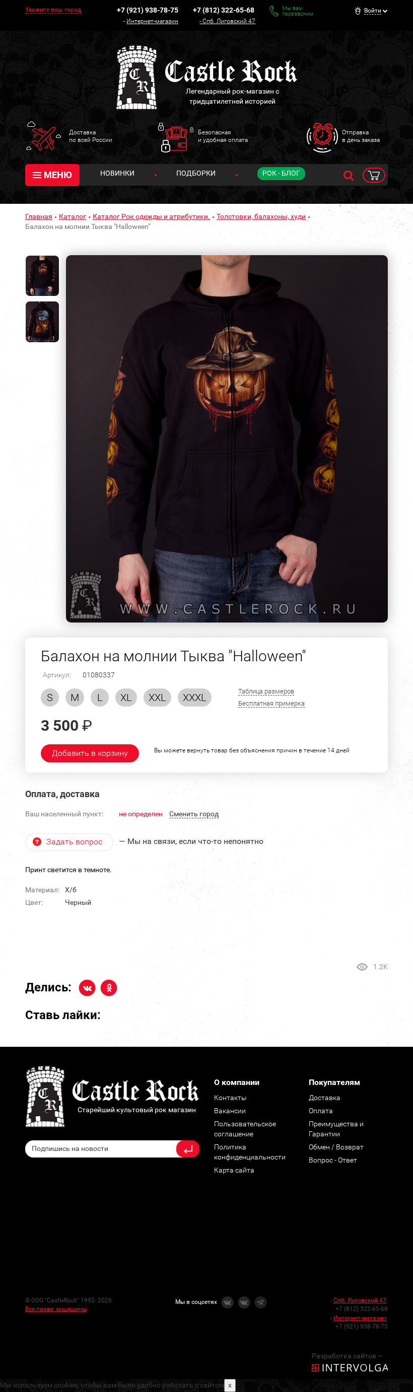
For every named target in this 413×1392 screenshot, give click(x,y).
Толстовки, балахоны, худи (261, 216)
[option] (227, 439)
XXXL (194, 697)
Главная (38, 216)
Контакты (230, 1098)
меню (58, 175)
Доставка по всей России (90, 136)
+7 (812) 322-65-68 (223, 10)
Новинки (117, 173)
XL (126, 697)
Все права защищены (56, 1308)
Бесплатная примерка (271, 703)
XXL (157, 697)
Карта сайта (234, 1170)
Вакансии (230, 1111)
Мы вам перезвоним (297, 11)
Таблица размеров (266, 691)
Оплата (321, 1111)
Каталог (72, 216)
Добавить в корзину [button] (90, 753)
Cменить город (194, 814)
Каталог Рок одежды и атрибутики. (151, 216)
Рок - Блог (281, 173)
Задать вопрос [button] (74, 841)
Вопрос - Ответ (333, 1160)
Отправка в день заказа (361, 136)
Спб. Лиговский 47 (228, 21)
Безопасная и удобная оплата (223, 136)
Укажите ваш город (53, 9)
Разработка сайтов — (347, 1356)
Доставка (324, 1098)
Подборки (196, 173)
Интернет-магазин (152, 21)
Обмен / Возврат (336, 1147)
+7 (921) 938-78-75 (147, 10)
